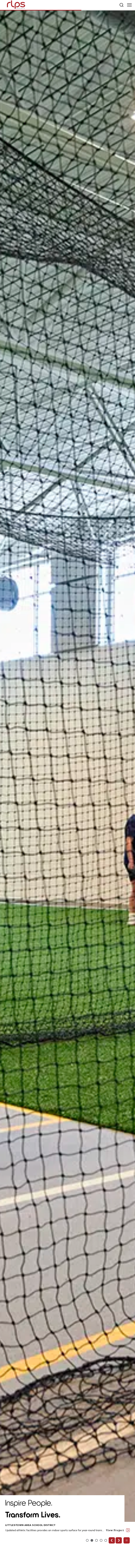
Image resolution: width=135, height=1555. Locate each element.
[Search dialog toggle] (121, 5)
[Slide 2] (96, 1540)
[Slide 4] (105, 1540)
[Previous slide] (112, 1540)
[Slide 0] (87, 1540)
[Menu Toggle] (129, 5)
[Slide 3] (101, 1540)
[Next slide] (119, 1540)
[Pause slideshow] (126, 1540)
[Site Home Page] (16, 5)
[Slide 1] (92, 1540)
